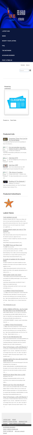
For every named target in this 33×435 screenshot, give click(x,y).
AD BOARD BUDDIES (8, 55)
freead (5, 433)
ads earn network (19, 431)
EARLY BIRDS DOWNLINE (10, 429)
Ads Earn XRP (13, 165)
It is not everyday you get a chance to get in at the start (18, 148)
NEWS (4, 36)
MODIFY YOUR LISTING (9, 41)
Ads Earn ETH (13, 158)
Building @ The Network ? (17, 181)
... (11, 226)
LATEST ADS (6, 31)
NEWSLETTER (23, 421)
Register (23, 65)
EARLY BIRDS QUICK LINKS (17, 423)
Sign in (27, 65)
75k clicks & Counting (15, 172)
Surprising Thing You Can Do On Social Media (18, 139)
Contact (5, 423)
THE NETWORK (6, 50)
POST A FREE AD (7, 60)
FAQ (3, 45)
